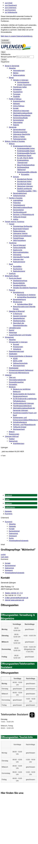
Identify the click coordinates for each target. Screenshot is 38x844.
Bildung (11, 143)
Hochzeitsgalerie (23, 82)
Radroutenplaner (19, 261)
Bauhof (11, 330)
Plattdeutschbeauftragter (22, 115)
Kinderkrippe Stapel (24, 155)
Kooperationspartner (16, 382)
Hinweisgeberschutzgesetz (18, 540)
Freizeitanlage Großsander (22, 226)
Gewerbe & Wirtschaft (17, 311)
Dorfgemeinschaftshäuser (22, 236)
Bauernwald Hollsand (21, 228)
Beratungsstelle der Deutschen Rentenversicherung (24, 395)
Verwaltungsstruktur (20, 132)
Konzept (16, 344)
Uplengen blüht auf (12, 436)
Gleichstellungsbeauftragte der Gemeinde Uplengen (24, 409)
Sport (11, 264)
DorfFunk (12, 273)
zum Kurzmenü (10, 10)
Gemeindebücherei (20, 193)
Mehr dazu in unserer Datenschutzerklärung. (17, 36)
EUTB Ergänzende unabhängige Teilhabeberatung (25, 399)
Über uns (12, 377)
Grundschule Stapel (24, 184)
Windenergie (17, 302)
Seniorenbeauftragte (20, 117)
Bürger (11, 77)
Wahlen (15, 73)
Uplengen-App (18, 259)
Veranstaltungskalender (17, 379)
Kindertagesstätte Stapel (26, 151)
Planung (12, 290)
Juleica (15, 219)
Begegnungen (14, 434)
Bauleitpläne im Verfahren (26, 295)
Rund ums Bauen (15, 278)
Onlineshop (17, 254)
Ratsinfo (16, 125)
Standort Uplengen (20, 316)
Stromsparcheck (19, 365)
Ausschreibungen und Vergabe (20, 335)
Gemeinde (12, 127)
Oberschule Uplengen (25, 186)
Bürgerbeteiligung (19, 299)
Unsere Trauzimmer (24, 84)
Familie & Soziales (15, 198)
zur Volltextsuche (11, 12)
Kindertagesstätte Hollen (26, 148)
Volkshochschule (19, 195)
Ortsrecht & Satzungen (21, 110)
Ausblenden (5, 40)
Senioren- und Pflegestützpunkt (24, 424)
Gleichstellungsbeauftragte (22, 113)
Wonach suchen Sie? (8, 57)
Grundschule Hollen (24, 181)
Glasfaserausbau (19, 320)
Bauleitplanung (18, 292)
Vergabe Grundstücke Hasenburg (25, 287)
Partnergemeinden (19, 139)
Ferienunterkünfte (19, 247)
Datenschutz (13, 533)
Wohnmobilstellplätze (20, 252)
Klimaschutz (9, 337)
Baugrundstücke (19, 283)
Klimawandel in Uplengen (18, 342)
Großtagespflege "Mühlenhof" (23, 168)
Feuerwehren (18, 92)
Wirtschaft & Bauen (12, 276)
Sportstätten (17, 266)
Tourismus (12, 243)
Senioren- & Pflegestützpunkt (23, 214)
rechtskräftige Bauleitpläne (26, 297)
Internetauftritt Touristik (21, 257)
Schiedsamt (17, 89)
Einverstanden (6, 43)
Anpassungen (18, 346)
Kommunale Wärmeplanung (19, 372)
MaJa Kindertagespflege (26, 165)
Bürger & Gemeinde (12, 66)
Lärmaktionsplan (15, 328)
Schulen (16, 176)
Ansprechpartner (19, 101)
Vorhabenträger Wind (24, 304)
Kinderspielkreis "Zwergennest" (23, 161)
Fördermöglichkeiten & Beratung (20, 356)
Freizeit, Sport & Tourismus (14, 221)
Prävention (17, 202)
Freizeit (11, 224)
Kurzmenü (8, 513)
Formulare (16, 94)
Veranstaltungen (19, 70)
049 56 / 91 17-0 (14, 593)
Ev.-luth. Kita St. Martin (25, 158)
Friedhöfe (16, 96)
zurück (3, 554)
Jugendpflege (18, 200)
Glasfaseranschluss (20, 280)
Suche (11, 538)
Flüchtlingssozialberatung (22, 405)
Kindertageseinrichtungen (22, 146)
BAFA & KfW (17, 361)
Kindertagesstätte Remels (26, 153)
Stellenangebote (19, 75)
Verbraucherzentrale (20, 363)
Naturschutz (13, 441)
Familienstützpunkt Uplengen (23, 403)
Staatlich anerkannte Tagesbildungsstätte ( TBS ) (27, 189)
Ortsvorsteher (18, 122)
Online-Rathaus (18, 106)
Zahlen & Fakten (19, 136)
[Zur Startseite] (16, 49)
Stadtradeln (13, 354)
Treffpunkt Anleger (19, 217)
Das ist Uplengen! (19, 245)
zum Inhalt (8, 3)
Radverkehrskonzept (16, 351)
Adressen (16, 103)
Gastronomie (17, 250)
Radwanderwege (19, 231)
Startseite (8, 511)
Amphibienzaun (18, 443)
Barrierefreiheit (14, 531)
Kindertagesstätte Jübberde (27, 172)
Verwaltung (17, 349)
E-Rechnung (17, 313)
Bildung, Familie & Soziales (15, 141)
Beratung (12, 387)
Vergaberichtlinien (19, 285)
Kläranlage (13, 332)
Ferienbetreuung (19, 205)
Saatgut (11, 438)
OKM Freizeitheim (19, 240)
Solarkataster (13, 368)
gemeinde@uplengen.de (16, 597)
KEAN (15, 358)
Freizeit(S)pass (18, 238)
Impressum (13, 536)
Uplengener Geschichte (21, 134)
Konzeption (25, 174)
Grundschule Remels (24, 179)
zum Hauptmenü (11, 5)
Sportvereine (17, 269)
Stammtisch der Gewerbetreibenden (20, 324)
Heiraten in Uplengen (20, 80)
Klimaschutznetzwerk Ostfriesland (21, 370)
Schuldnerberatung (20, 422)
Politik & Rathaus (15, 99)
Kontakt (15, 108)
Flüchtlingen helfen (20, 87)
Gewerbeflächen (19, 318)
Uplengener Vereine (20, 233)
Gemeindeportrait (19, 129)
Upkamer (8, 375)
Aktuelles (12, 68)
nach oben (4, 557)
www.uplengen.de (14, 600)
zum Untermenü (10, 7)
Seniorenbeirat (18, 120)
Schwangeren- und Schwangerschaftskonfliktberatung (25, 418)
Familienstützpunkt (19, 212)
